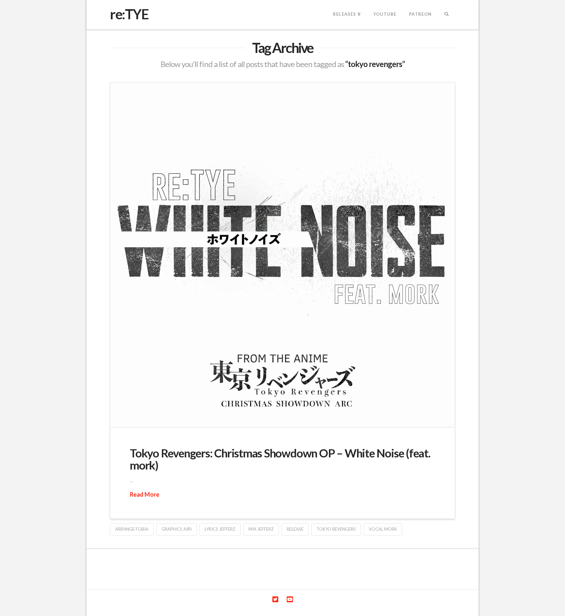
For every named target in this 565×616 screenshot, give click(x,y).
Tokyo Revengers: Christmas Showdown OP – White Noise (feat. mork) (280, 459)
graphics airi (177, 529)
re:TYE (129, 14)
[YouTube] (290, 599)
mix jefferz (261, 529)
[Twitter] (275, 599)
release (295, 529)
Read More (144, 494)
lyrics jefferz (220, 529)
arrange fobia (131, 529)
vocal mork (383, 529)
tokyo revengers (336, 529)
